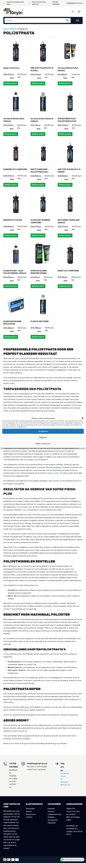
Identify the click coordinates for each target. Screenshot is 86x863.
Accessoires (53, 820)
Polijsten (13, 29)
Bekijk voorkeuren (43, 443)
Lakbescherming (54, 814)
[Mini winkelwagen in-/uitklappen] (79, 11)
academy (55, 473)
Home (5, 29)
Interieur (51, 811)
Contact (29, 817)
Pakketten (52, 823)
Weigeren (43, 437)
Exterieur (51, 809)
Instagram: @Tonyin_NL (63, 783)
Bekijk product (11, 83)
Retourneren (31, 814)
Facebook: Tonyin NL (63, 776)
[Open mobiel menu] (77, 20)
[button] (83, 418)
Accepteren (43, 431)
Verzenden (30, 809)
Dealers (29, 811)
